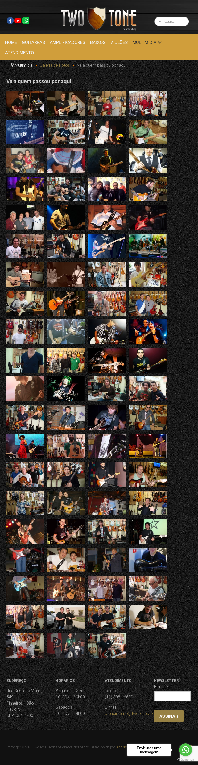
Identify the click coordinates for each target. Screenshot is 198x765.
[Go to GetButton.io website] (185, 759)
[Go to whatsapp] (185, 749)
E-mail (161, 686)
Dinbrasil (122, 747)
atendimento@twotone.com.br (133, 713)
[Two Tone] (99, 18)
